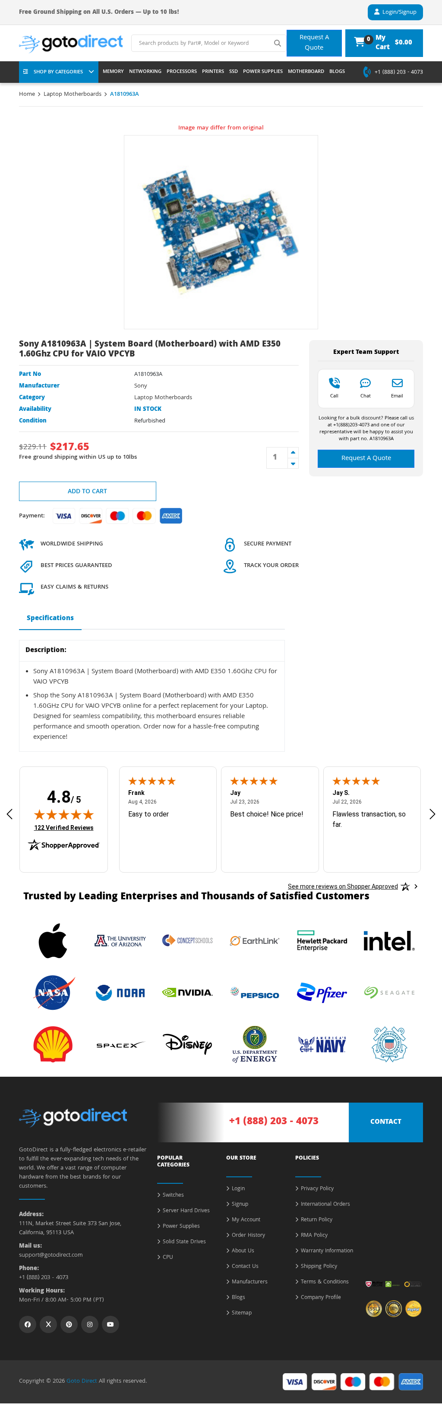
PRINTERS (213, 72)
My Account (246, 1220)
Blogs (238, 1298)
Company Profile (321, 1298)
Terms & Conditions (325, 1282)
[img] (64, 814)
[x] (48, 1324)
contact (385, 1122)
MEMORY (113, 72)
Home (27, 94)
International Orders (325, 1205)
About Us (243, 1251)
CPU (168, 1258)
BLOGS (337, 72)
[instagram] (89, 1324)
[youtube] (110, 1324)
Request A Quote (314, 43)
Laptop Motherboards (72, 94)
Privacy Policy (317, 1189)
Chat (365, 395)
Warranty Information (327, 1251)
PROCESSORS (182, 72)
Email (397, 395)
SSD (233, 72)
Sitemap (242, 1313)
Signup (240, 1205)
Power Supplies (181, 1227)
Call (334, 395)
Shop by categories (58, 72)
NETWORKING (145, 72)
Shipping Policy (319, 1267)
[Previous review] (9, 814)
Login (238, 1189)
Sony (140, 386)
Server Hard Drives (186, 1211)
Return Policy (316, 1220)
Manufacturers (250, 1282)
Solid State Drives (184, 1242)
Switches (173, 1196)
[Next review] (432, 814)
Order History (248, 1236)
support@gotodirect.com (51, 1255)
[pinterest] (69, 1324)
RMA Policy (314, 1236)
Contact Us (245, 1267)
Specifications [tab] (50, 618)
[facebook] (27, 1324)
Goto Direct (81, 1381)
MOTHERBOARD (306, 72)
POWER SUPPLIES (263, 72)
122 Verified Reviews (64, 827)
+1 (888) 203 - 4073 (399, 72)
